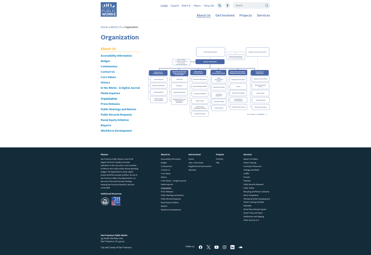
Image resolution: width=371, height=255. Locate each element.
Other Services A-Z (251, 220)
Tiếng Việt (208, 5)
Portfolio (219, 159)
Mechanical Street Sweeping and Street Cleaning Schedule (256, 200)
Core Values (108, 77)
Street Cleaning (249, 163)
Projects (245, 15)
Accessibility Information (116, 56)
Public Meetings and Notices (118, 109)
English (164, 5)
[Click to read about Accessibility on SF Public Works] (227, 7)
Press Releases (110, 104)
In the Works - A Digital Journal (120, 88)
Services (263, 15)
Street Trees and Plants (253, 213)
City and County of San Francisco (116, 248)
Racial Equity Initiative (115, 120)
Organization (109, 98)
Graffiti (246, 174)
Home (104, 27)
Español (175, 5)
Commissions (109, 66)
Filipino (197, 5)
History (105, 82)
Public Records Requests (116, 115)
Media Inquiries (110, 93)
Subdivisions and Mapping (253, 217)
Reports (106, 125)
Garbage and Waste (251, 170)
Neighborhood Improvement (199, 166)
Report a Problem (250, 159)
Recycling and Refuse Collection (256, 192)
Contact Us (108, 72)
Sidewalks (247, 206)
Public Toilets (248, 188)
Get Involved (224, 15)
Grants (191, 159)
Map (217, 163)
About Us (204, 15)
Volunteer (192, 170)
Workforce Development (116, 131)
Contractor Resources (252, 166)
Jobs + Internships (195, 163)
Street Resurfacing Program (254, 209)
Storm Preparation (251, 195)
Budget (105, 61)
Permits (246, 177)
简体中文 (186, 5)
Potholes (247, 181)
